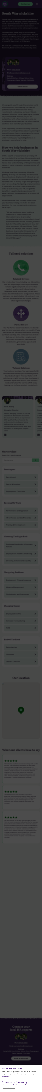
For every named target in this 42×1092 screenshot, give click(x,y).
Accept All (8, 1082)
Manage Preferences (9, 1088)
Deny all (21, 1082)
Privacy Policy (6, 1076)
